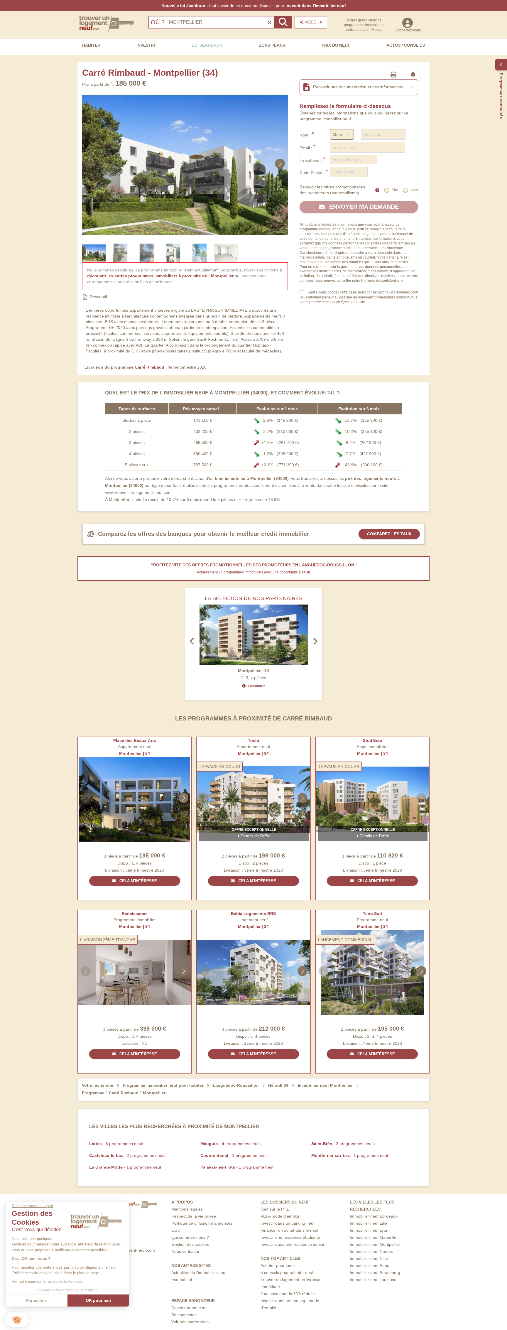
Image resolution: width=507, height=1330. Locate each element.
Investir (145, 45)
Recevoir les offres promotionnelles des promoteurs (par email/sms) (332, 190)
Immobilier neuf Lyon (369, 1230)
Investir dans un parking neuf (288, 1223)
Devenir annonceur (189, 1307)
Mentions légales (187, 1209)
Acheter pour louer (278, 1265)
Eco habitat (181, 1279)
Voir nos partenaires (190, 1321)
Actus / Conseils (405, 45)
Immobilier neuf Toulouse (373, 1279)
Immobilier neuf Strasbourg (375, 1272)
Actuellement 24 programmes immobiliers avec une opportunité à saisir (253, 572)
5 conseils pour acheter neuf (287, 1272)
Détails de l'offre (255, 835)
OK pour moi (98, 1300)
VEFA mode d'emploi (280, 1216)
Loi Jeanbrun (207, 45)
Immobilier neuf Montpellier (375, 1244)
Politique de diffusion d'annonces (201, 1223)
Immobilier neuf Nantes (371, 1251)
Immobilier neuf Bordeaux (374, 1216)
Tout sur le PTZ (275, 1209)
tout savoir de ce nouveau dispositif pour (253, 5)
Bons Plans (271, 45)
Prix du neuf (336, 45)
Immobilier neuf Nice (369, 1258)
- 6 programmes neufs (116, 1143)
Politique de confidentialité (382, 281)
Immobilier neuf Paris (369, 1265)
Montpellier (222, 276)
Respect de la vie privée (193, 1216)
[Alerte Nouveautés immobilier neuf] (413, 75)
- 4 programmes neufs (230, 1143)
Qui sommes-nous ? (190, 1237)
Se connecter (183, 1314)
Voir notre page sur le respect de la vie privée (48, 1282)
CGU (175, 1230)
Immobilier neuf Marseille (373, 1237)
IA (313, 22)
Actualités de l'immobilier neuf (199, 1272)
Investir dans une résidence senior (293, 1244)
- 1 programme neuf (233, 1155)
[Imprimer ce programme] (393, 75)
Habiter (91, 45)
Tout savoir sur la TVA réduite (288, 1293)
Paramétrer (36, 1300)
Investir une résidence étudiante (290, 1237)
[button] (17, 1319)
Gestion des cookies (190, 1244)
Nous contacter (185, 1251)
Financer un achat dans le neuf (289, 1230)
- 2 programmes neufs (343, 1143)
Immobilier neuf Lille (368, 1223)
